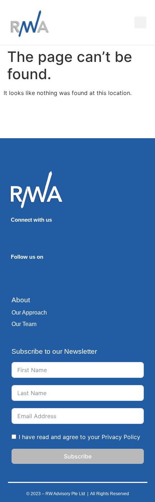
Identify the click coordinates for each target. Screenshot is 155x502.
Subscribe (78, 456)
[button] (128, 22)
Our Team (24, 324)
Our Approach (29, 312)
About (21, 300)
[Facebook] (91, 275)
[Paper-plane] (34, 275)
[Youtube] (72, 275)
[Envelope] (34, 238)
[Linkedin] (15, 238)
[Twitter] (53, 275)
